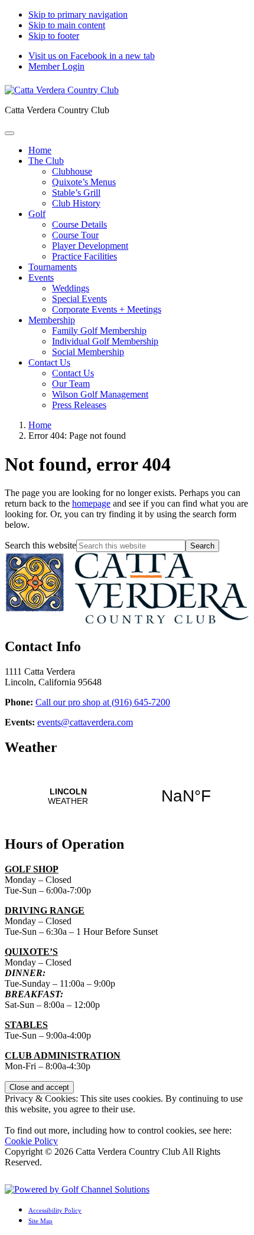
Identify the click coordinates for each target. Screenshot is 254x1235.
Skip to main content (66, 25)
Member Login (56, 66)
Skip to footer (53, 36)
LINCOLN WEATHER (127, 796)
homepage (91, 503)
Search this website (40, 545)
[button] (46, 161)
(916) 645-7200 (102, 702)
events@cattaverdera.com (85, 722)
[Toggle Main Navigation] (9, 133)
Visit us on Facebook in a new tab (91, 56)
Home (39, 425)
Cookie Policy (31, 1141)
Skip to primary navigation (78, 14)
